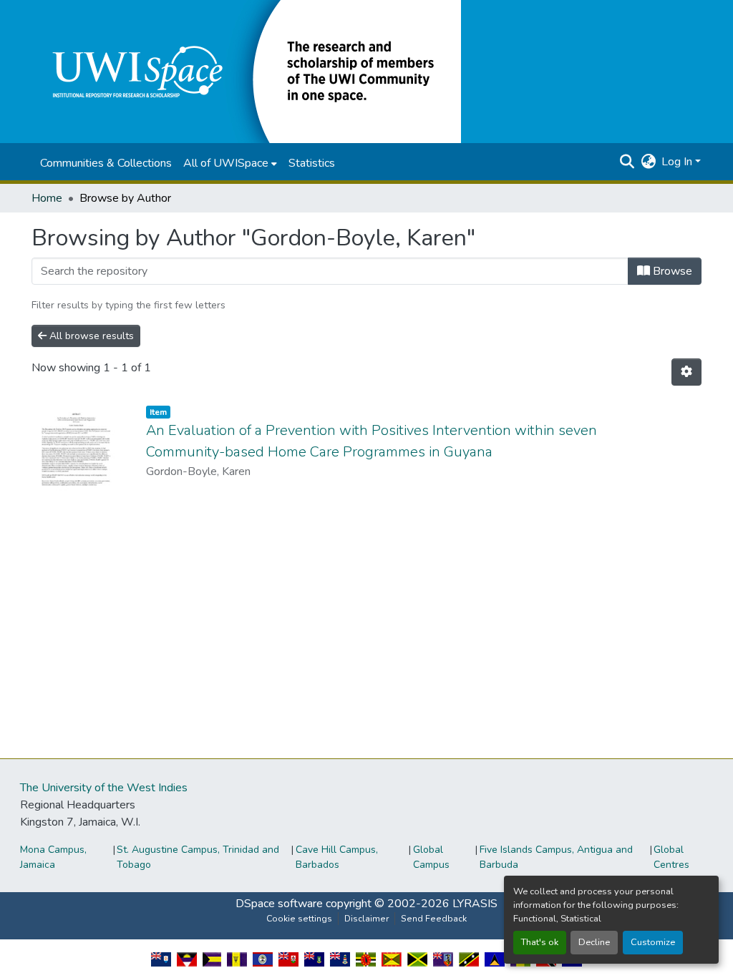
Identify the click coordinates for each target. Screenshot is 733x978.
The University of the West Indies (104, 788)
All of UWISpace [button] (225, 163)
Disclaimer (366, 918)
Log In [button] (678, 162)
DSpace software (279, 903)
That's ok (539, 942)
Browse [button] (671, 271)
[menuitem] (230, 163)
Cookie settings (299, 918)
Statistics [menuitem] (311, 163)
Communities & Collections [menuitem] (106, 163)
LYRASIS (474, 903)
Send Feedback (434, 918)
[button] (246, 71)
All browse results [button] (90, 336)
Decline (594, 942)
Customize (653, 942)
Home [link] (46, 198)
